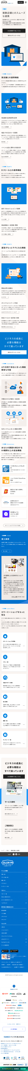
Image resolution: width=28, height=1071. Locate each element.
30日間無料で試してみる (14, 31)
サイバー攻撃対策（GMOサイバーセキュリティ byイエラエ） (10, 1050)
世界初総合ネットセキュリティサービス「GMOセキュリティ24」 (11, 1043)
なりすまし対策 (17, 1051)
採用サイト (18, 1024)
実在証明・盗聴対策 (4, 1048)
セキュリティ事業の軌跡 (5, 1053)
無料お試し (20, 2)
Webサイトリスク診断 (12, 1045)
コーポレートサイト (11, 1024)
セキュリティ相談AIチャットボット (6, 1046)
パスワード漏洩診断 (4, 1045)
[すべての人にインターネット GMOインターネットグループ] (12, 1065)
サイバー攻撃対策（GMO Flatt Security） (7, 1051)
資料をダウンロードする (14, 35)
